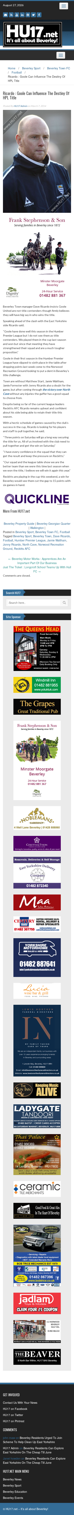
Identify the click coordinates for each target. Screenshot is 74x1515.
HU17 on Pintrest (13, 1421)
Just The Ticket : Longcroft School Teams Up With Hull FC (37, 569)
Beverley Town (42, 536)
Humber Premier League (30, 540)
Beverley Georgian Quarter (53, 524)
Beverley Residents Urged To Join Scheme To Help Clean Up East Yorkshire (32, 1440)
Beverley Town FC (58, 68)
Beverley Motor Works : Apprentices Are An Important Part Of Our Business (37, 561)
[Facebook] (39, 14)
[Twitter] (33, 14)
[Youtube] (16, 14)
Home (11, 68)
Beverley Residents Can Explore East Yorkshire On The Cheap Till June (33, 1450)
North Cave (29, 544)
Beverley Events (13, 1498)
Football (17, 72)
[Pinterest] (27, 14)
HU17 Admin (20, 106)
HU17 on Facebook (15, 1409)
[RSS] (11, 14)
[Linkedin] (22, 14)
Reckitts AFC (22, 549)
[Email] (5, 14)
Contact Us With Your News (20, 1403)
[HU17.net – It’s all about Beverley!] (32, 34)
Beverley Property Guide (19, 524)
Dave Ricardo (61, 536)
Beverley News (12, 1479)
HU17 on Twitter (13, 1415)
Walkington (37, 528)
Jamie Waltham (56, 540)
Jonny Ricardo (12, 544)
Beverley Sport (31, 68)
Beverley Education (15, 1492)
